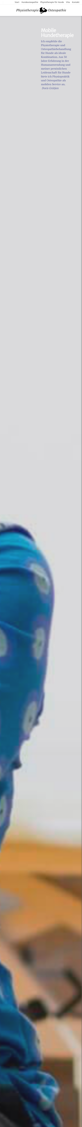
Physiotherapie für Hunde (52, 2)
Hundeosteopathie (30, 2)
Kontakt (75, 2)
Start (17, 2)
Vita (68, 2)
